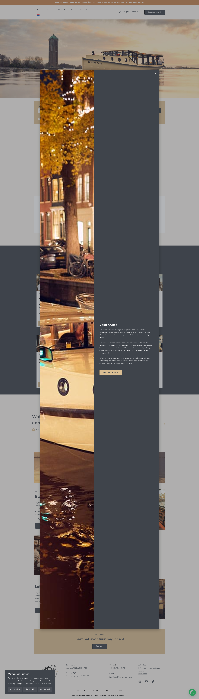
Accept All (45, 689)
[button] (156, 73)
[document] (99, 349)
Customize (15, 689)
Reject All (30, 689)
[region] (30, 682)
